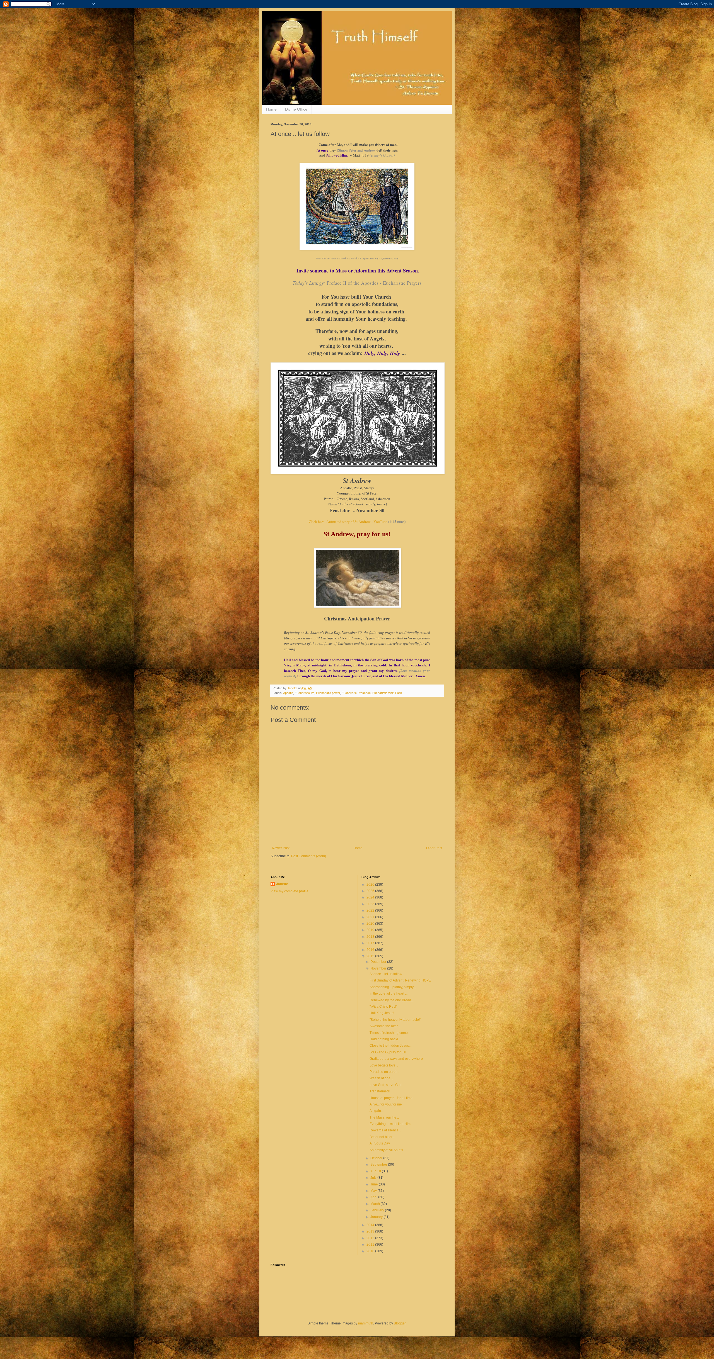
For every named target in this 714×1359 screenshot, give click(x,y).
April (374, 1197)
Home (271, 109)
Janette (282, 884)
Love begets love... (384, 1065)
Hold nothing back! (384, 1039)
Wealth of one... (381, 1078)
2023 (370, 904)
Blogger (400, 1323)
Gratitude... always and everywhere (396, 1059)
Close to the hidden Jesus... (390, 1046)
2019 (370, 930)
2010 (370, 1251)
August (376, 1171)
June (374, 1184)
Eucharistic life (304, 693)
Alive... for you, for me (386, 1104)
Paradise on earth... (384, 1072)
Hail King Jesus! (382, 1013)
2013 (370, 1231)
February (377, 1210)
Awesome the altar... (385, 1026)
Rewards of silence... (385, 1130)
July (373, 1178)
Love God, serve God (386, 1085)
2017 (370, 943)
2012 (370, 1238)
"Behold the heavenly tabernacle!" (395, 1020)
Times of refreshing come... (390, 1033)
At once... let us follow (386, 974)
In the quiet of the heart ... (388, 993)
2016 (370, 950)
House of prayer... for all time (391, 1098)
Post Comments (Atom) (308, 856)
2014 (370, 1225)
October (376, 1158)
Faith (398, 693)
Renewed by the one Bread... (392, 1000)
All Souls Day (380, 1143)
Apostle (288, 693)
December (378, 962)
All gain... (376, 1111)
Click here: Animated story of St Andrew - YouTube (348, 521)
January (376, 1217)
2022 (370, 910)
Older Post (434, 848)
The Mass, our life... (384, 1117)
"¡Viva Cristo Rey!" (383, 1007)
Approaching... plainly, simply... (393, 987)
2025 (370, 891)
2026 (370, 884)
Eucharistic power (328, 693)
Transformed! (380, 1091)
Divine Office (296, 109)
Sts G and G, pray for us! (388, 1052)
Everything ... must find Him (390, 1124)
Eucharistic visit (383, 693)
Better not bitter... (382, 1137)
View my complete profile (289, 891)
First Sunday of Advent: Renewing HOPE (400, 980)
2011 (370, 1244)
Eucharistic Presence (356, 693)
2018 (370, 937)
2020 (370, 924)
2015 (370, 956)
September (379, 1164)
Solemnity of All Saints (386, 1150)
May (374, 1191)
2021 (370, 917)
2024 (370, 897)
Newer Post (281, 848)
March (375, 1204)
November (378, 968)
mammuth (365, 1323)
